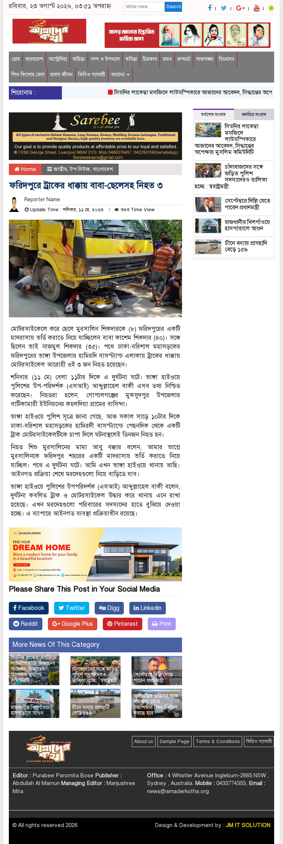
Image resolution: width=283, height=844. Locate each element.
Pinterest (125, 624)
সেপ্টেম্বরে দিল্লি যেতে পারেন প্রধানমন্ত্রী (153, 677)
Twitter (74, 608)
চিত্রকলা (150, 59)
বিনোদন (226, 59)
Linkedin (150, 608)
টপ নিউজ (80, 169)
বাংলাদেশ (34, 59)
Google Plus (76, 624)
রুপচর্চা (184, 59)
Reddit (28, 624)
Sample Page (174, 741)
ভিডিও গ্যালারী (91, 75)
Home (28, 169)
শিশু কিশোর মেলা (28, 75)
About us (143, 741)
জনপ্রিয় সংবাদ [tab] (254, 114)
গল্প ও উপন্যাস (105, 59)
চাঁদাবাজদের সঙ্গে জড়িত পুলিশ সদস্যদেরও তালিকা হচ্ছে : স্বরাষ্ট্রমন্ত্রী (95, 675)
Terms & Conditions (218, 741)
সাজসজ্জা (204, 59)
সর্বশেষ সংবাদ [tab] (213, 114)
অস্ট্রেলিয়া (58, 59)
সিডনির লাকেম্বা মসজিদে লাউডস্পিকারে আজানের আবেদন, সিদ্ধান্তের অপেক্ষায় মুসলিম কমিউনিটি (34, 669)
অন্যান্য (118, 75)
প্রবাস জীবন (61, 75)
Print (164, 624)
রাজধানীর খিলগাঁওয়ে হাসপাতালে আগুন (30, 710)
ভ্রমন (167, 59)
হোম (15, 59)
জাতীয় (60, 169)
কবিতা (131, 59)
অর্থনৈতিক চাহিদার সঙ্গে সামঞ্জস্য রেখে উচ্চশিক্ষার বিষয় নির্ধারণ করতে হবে (155, 704)
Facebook (30, 608)
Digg (112, 608)
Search (173, 6)
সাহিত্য (79, 59)
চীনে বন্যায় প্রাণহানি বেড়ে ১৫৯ (90, 710)
